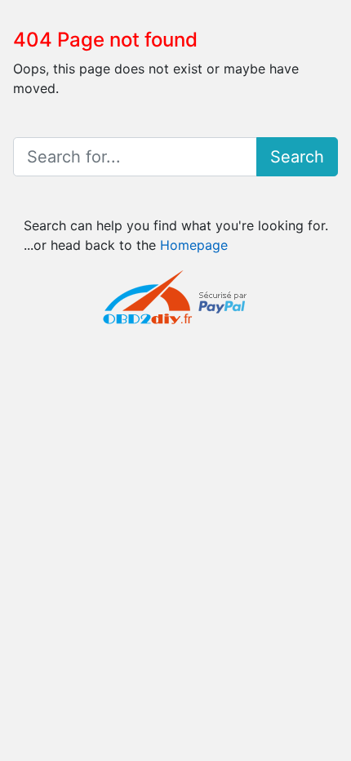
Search (297, 157)
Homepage (194, 245)
